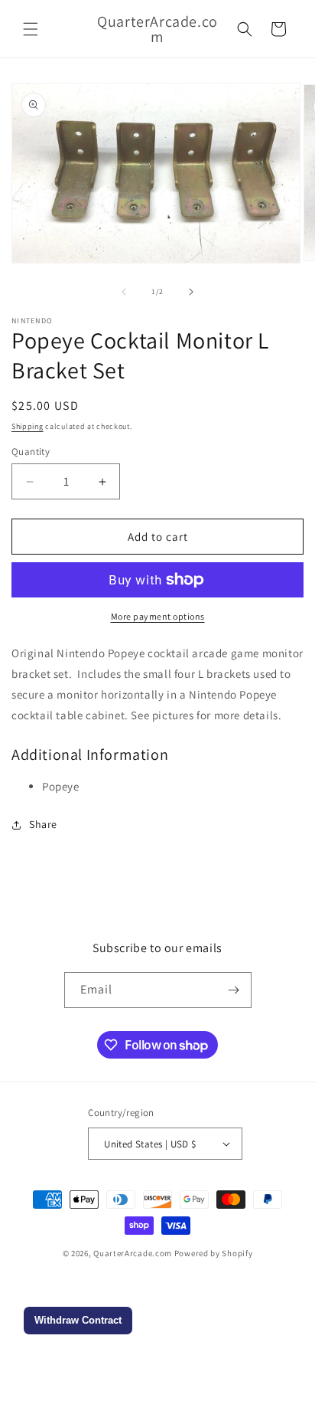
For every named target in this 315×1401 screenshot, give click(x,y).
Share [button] (43, 824)
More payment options (158, 616)
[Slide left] (124, 292)
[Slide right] (191, 292)
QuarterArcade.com (132, 1253)
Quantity (30, 451)
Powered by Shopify (213, 1253)
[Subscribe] (234, 990)
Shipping (27, 426)
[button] (30, 29)
